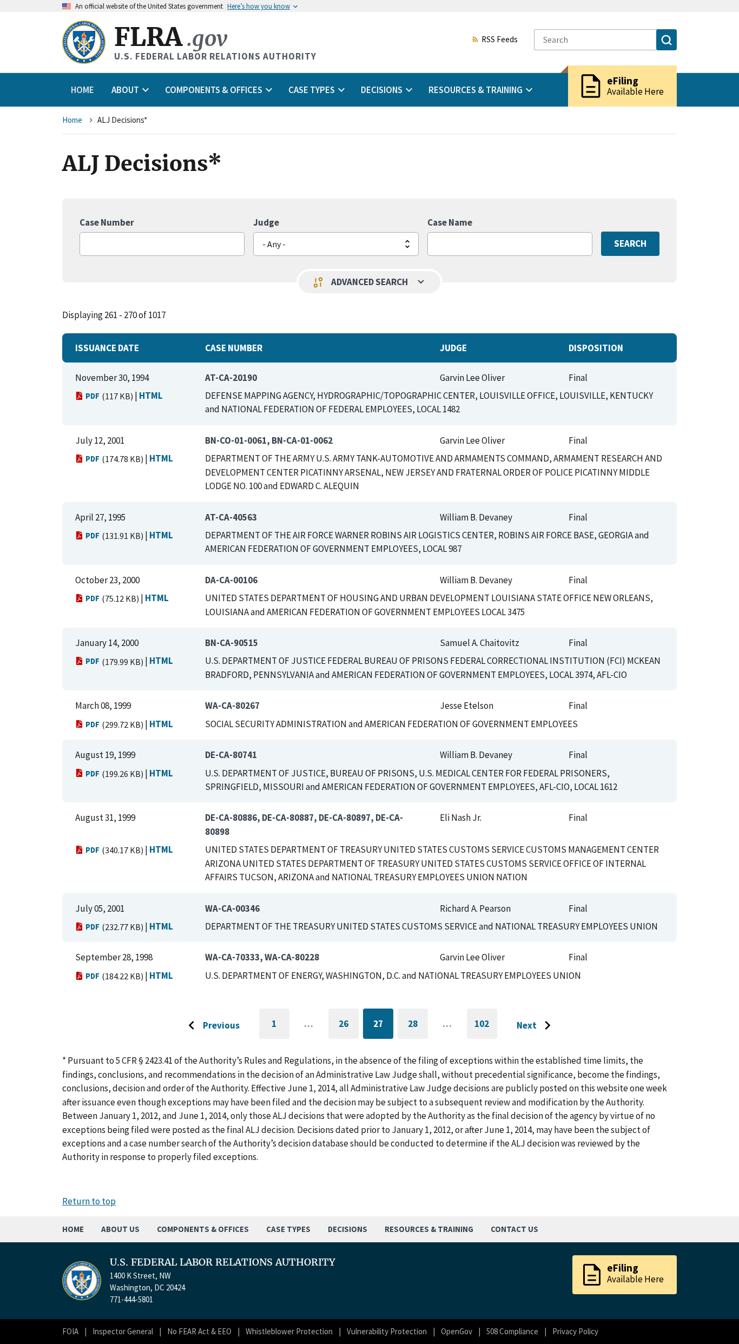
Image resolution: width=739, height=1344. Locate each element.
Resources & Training (429, 1229)
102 (485, 1028)
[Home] (83, 42)
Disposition (596, 348)
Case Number (107, 222)
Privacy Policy (575, 1331)
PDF (92, 396)
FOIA (70, 1331)
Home (82, 90)
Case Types (288, 1229)
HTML (151, 395)
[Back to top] (712, 1317)
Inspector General (123, 1331)
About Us (120, 1229)
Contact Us (514, 1229)
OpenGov (456, 1331)
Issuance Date (107, 348)
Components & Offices (203, 1229)
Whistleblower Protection (289, 1331)
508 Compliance (512, 1331)
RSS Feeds (499, 40)
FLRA (170, 37)
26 (349, 1025)
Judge (266, 222)
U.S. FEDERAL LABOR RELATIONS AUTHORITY (222, 1262)
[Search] (666, 39)
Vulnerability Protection (387, 1331)
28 (418, 1025)
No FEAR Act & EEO (199, 1331)
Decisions (347, 1229)
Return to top (89, 1201)
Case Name (449, 222)
